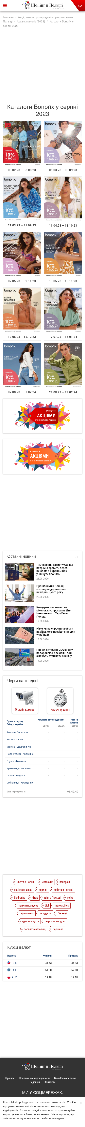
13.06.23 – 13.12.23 (22, 337)
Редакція (35, 1082)
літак (35, 897)
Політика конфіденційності (34, 1078)
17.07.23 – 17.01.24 (63, 337)
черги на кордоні (55, 921)
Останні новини (21, 556)
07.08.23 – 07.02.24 (22, 392)
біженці (62, 913)
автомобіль (62, 905)
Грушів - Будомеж (16, 761)
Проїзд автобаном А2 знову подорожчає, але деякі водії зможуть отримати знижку (54, 653)
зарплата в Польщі (35, 929)
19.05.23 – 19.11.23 (63, 281)
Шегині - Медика (16, 775)
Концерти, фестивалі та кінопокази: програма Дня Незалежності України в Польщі (53, 611)
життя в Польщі (26, 882)
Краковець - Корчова (19, 768)
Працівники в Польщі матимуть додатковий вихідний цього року (51, 589)
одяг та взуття (30, 921)
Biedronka (19, 897)
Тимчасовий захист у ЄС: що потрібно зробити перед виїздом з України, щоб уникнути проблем (54, 569)
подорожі (65, 882)
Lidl (47, 905)
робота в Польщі (63, 890)
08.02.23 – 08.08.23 (22, 170)
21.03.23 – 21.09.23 (22, 225)
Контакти (49, 1082)
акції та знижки (23, 890)
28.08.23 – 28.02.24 (63, 392)
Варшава (58, 929)
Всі (76, 557)
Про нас (9, 1078)
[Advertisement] (42, 63)
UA (80, 6)
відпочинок (27, 913)
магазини (47, 882)
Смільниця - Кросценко (20, 782)
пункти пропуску (28, 905)
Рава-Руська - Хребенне (20, 753)
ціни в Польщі (52, 897)
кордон (43, 890)
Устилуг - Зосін (15, 739)
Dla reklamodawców (65, 1078)
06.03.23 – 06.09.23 (63, 170)
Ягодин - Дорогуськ (17, 732)
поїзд (70, 897)
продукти (45, 913)
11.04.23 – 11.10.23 (63, 225)
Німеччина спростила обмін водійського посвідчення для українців (55, 631)
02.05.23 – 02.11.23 (22, 281)
